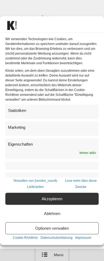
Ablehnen (52, 213)
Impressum (83, 238)
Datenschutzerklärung (57, 238)
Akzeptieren (52, 198)
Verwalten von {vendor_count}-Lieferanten (35, 184)
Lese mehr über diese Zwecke (81, 184)
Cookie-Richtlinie (25, 238)
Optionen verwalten (52, 228)
